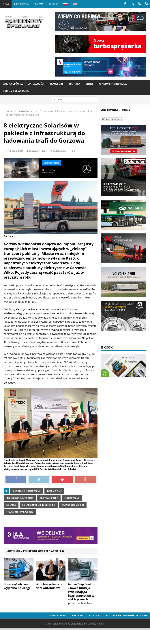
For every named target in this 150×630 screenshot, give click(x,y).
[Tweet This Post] (39, 479)
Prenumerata (21, 4)
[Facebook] (124, 4)
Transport (56, 83)
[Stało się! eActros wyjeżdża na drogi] (18, 578)
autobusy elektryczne (27, 491)
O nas (6, 4)
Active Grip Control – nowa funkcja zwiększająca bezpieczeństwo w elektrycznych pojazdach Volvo (81, 593)
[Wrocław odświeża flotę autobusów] (50, 578)
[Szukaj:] (75, 99)
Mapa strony (58, 615)
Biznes (89, 83)
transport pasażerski (19, 511)
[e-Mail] (146, 4)
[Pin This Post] (62, 479)
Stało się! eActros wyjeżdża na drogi (17, 586)
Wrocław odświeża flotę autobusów (49, 586)
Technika (74, 83)
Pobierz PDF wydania (16, 90)
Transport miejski (73, 505)
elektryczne (72, 498)
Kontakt (53, 4)
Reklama (38, 4)
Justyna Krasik (37, 151)
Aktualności (36, 83)
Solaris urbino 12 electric (38, 505)
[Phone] (139, 4)
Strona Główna (13, 83)
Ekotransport (49, 498)
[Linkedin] (132, 4)
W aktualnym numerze (113, 83)
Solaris (11, 505)
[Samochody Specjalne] (24, 22)
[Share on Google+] (85, 479)
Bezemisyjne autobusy (19, 498)
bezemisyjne (54, 491)
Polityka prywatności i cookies (126, 615)
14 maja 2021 (15, 151)
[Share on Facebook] (15, 479)
